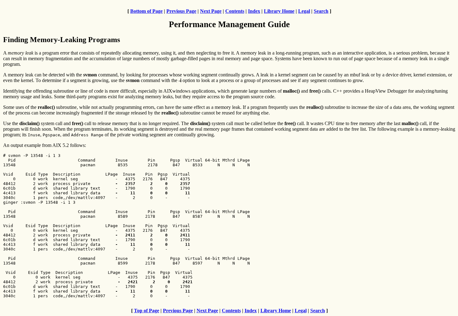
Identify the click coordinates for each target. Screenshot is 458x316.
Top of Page (146, 310)
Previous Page (181, 11)
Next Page (211, 11)
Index (254, 11)
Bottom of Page (146, 11)
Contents (234, 11)
